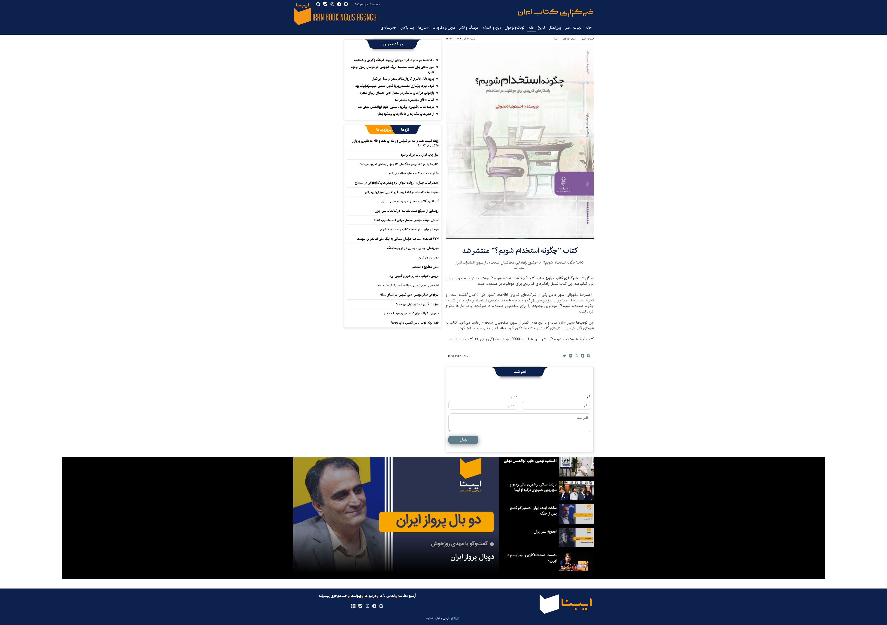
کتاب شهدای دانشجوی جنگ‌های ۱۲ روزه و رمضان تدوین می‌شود (399, 164)
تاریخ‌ (541, 27)
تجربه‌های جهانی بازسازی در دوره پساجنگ (413, 248)
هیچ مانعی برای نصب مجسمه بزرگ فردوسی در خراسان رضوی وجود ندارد (392, 69)
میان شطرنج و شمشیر (425, 266)
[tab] (405, 129)
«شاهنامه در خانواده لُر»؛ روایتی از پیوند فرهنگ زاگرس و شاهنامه (394, 60)
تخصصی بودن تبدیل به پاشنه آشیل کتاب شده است (407, 285)
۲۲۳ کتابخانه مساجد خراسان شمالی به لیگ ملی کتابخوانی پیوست (398, 238)
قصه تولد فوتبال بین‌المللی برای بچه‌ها (415, 322)
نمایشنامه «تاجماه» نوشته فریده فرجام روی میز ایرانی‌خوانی (402, 192)
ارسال (463, 440)
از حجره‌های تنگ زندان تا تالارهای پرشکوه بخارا (405, 113)
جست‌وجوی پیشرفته (333, 596)
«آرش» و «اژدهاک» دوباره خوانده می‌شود (413, 173)
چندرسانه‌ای (388, 27)
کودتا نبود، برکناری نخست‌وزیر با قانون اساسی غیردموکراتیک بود (394, 85)
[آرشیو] (353, 606)
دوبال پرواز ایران (429, 257)
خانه (589, 27)
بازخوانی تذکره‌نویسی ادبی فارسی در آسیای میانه (409, 294)
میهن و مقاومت (444, 27)
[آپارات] (381, 606)
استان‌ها (423, 27)
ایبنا (555, 12)
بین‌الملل (555, 27)
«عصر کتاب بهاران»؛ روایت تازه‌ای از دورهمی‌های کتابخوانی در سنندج (397, 182)
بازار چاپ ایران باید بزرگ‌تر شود (420, 154)
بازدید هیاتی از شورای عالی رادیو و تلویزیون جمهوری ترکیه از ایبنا (533, 487)
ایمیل (513, 396)
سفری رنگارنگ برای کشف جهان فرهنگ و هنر (411, 313)
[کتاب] (520, 141)
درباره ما (370, 596)
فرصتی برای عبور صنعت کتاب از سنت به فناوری (409, 229)
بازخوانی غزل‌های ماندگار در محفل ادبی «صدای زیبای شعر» (397, 92)
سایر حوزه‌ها (569, 38)
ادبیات (577, 27)
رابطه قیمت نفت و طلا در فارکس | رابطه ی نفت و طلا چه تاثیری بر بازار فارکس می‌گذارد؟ (396, 143)
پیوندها (356, 596)
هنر (567, 27)
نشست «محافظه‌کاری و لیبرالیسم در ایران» (531, 558)
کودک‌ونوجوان (515, 27)
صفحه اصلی (587, 38)
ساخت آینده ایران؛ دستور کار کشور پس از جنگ (533, 511)
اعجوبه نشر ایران (545, 531)
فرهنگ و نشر (469, 27)
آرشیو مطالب (407, 596)
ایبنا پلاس (407, 27)
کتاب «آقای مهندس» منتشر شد (414, 99)
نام (589, 396)
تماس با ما (387, 596)
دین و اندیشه (491, 27)
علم (531, 27)
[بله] (360, 606)
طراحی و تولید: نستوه (438, 618)
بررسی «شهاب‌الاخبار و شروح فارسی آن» (414, 276)
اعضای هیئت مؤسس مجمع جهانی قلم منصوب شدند (406, 220)
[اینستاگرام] (367, 606)
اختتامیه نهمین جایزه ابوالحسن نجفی (530, 461)
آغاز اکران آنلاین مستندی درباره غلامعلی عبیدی (410, 201)
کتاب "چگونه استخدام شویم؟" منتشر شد (519, 251)
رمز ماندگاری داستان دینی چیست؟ (417, 304)
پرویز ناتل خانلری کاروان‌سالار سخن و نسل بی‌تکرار (403, 78)
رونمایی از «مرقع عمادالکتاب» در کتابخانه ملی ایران (407, 210)
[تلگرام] (374, 606)
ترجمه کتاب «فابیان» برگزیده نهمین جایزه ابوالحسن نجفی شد (396, 106)
